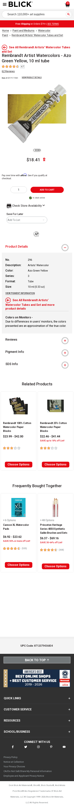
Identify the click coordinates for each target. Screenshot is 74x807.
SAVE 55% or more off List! (16, 541)
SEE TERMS (53, 24)
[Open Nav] (4, 4)
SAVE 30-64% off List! (51, 542)
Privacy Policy (10, 757)
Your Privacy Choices (14, 766)
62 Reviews (8, 71)
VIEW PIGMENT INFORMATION (20, 293)
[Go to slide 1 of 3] (34, 150)
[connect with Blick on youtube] (64, 749)
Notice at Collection (14, 761)
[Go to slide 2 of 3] (37, 150)
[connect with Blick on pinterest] (51, 749)
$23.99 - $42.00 (13, 436)
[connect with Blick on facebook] (12, 749)
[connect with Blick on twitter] (25, 749)
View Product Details (32, 77)
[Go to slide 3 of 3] (39, 150)
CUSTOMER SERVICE (18, 709)
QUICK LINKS (12, 698)
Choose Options (18, 464)
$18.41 (33, 159)
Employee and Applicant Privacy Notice (24, 775)
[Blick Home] (21, 4)
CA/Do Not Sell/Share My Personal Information (28, 771)
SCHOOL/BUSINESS (17, 731)
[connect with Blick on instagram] (38, 749)
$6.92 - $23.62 (12, 537)
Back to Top (35, 660)
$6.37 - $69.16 (49, 538)
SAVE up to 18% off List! (52, 440)
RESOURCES (12, 720)
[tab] (37, 246)
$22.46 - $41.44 (50, 436)
